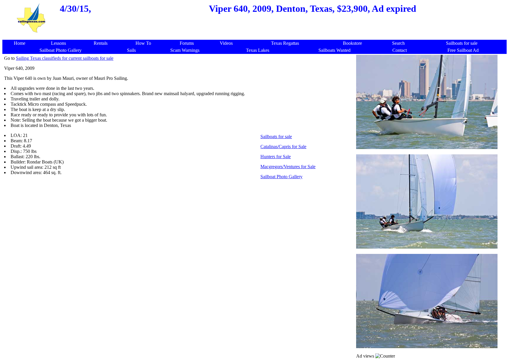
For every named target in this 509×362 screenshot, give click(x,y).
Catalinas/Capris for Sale (283, 146)
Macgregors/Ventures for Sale (287, 166)
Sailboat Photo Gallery (281, 176)
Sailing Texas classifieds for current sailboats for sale (64, 58)
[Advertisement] (256, 36)
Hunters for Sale (275, 156)
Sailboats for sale (276, 136)
